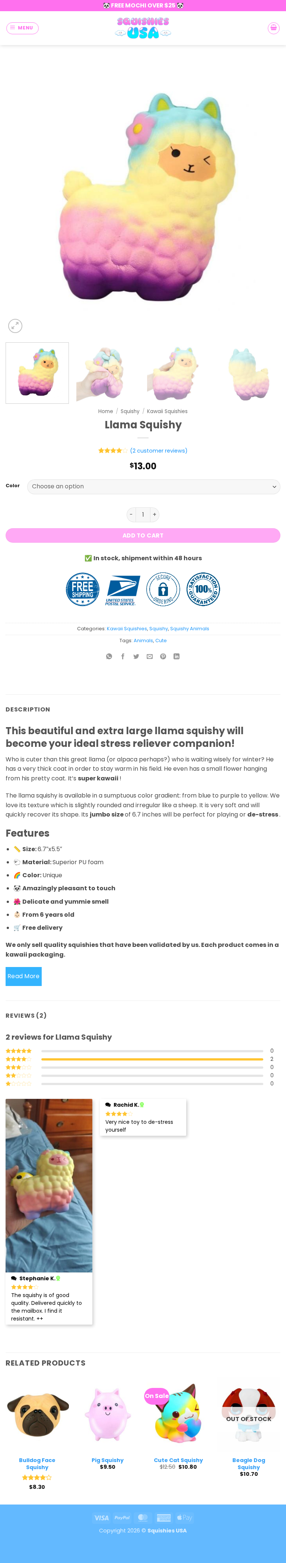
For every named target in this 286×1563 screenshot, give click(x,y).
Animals (143, 640)
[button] (22, 28)
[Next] (265, 197)
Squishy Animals (189, 628)
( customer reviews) (159, 450)
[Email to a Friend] (150, 657)
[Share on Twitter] (136, 657)
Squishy (130, 411)
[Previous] (20, 197)
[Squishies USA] (143, 27)
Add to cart (143, 535)
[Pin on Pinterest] (163, 657)
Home (105, 411)
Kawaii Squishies (167, 411)
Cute (161, 640)
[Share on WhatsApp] (109, 657)
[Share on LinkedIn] (177, 657)
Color (13, 485)
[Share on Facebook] (123, 657)
